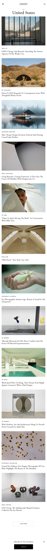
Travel (3, 48)
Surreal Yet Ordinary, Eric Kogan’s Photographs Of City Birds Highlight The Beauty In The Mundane (23, 467)
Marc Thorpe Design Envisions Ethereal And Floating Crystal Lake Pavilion (22, 136)
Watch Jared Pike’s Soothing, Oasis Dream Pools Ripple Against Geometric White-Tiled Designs (23, 383)
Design (3, 173)
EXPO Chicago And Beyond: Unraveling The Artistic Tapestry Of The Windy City (22, 52)
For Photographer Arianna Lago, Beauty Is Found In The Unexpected (23, 300)
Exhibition (6, 338)
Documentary (13, 463)
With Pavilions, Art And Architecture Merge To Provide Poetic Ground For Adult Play (23, 425)
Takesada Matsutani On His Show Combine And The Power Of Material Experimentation (22, 342)
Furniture (8, 505)
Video (5, 215)
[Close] (44, 541)
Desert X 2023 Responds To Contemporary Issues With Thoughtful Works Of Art (23, 94)
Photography (5, 296)
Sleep (6, 257)
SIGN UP (23, 547)
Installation (7, 90)
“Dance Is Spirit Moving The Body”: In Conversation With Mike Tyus (22, 219)
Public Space (12, 132)
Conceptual (13, 296)
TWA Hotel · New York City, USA (15, 260)
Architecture (5, 132)
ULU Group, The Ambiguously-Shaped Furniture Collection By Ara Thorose (21, 509)
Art (6, 48)
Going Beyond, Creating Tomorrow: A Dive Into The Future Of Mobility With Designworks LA (22, 177)
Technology (9, 173)
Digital (5, 379)
